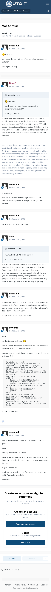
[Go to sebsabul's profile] (5, 47)
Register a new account (25, 524)
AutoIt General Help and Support (27, 36)
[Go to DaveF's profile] (5, 84)
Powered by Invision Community (25, 588)
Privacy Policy (20, 584)
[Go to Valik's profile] (5, 238)
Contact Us (33, 584)
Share (13, 558)
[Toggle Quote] (6, 95)
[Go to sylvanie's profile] (5, 329)
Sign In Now (25, 542)
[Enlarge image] (3, 54)
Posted (17, 49)
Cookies (44, 584)
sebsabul (8, 33)
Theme (7, 584)
